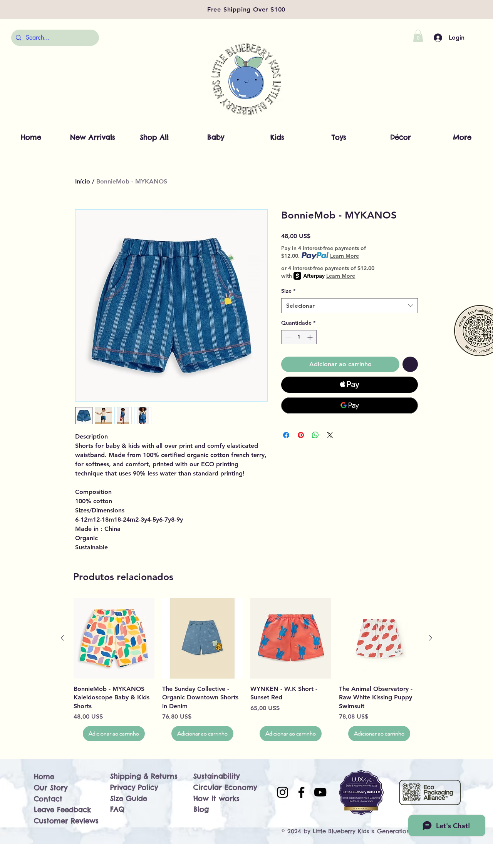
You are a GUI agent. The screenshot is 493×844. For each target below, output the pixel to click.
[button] (418, 36)
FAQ (117, 809)
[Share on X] (330, 435)
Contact (48, 798)
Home (44, 776)
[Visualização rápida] (114, 638)
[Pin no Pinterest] (300, 435)
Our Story (50, 787)
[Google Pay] (349, 405)
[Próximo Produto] (430, 637)
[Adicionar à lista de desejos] (410, 364)
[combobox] (349, 305)
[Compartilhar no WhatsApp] (315, 435)
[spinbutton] (299, 337)
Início (82, 181)
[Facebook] (301, 792)
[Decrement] (287, 337)
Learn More (344, 255)
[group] (246, 669)
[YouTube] (320, 792)
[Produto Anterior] (62, 637)
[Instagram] (282, 792)
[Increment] (310, 337)
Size (288, 290)
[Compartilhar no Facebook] (286, 435)
